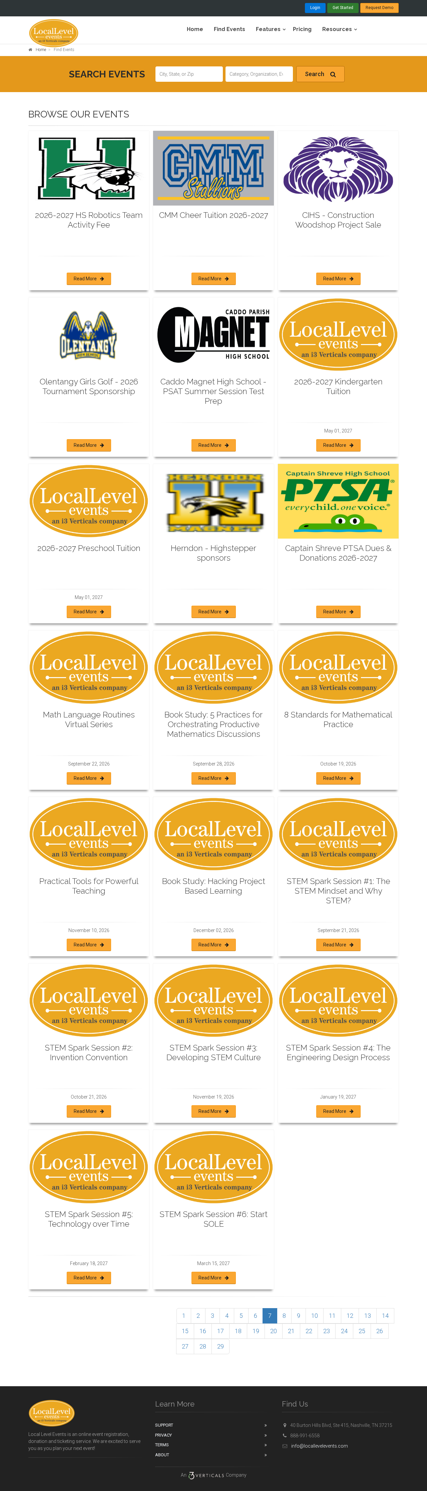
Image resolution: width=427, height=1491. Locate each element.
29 (220, 1346)
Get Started (343, 7)
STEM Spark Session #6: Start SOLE (213, 1219)
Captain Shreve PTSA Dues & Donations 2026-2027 (338, 553)
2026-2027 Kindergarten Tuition (338, 386)
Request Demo (379, 7)
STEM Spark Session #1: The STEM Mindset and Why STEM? (338, 890)
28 (202, 1346)
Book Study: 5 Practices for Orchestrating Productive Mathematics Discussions (213, 724)
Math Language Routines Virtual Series (89, 719)
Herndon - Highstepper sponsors (213, 553)
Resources (337, 29)
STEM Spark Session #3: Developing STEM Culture (213, 1052)
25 (362, 1330)
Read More (85, 278)
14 (385, 1315)
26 (379, 1330)
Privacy (163, 1435)
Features (268, 29)
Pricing (302, 29)
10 (314, 1315)
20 (273, 1330)
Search (314, 73)
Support (164, 1425)
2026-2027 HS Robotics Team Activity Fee (89, 220)
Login (315, 7)
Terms (162, 1444)
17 (220, 1330)
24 (344, 1330)
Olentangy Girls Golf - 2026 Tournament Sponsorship (89, 386)
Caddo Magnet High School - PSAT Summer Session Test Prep (213, 391)
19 (256, 1330)
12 (350, 1315)
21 (291, 1330)
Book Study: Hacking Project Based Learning (213, 886)
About (162, 1454)
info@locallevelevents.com (319, 1446)
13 (367, 1315)
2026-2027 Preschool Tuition (88, 548)
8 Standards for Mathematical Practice (338, 719)
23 (326, 1330)
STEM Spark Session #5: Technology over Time (89, 1219)
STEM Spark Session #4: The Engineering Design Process (338, 1052)
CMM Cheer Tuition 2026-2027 (213, 215)
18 (238, 1330)
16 (202, 1330)
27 (185, 1346)
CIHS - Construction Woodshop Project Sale (338, 220)
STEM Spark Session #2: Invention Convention (89, 1052)
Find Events (229, 29)
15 (185, 1330)
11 (332, 1315)
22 (309, 1330)
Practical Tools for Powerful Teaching (88, 886)
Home (195, 29)
